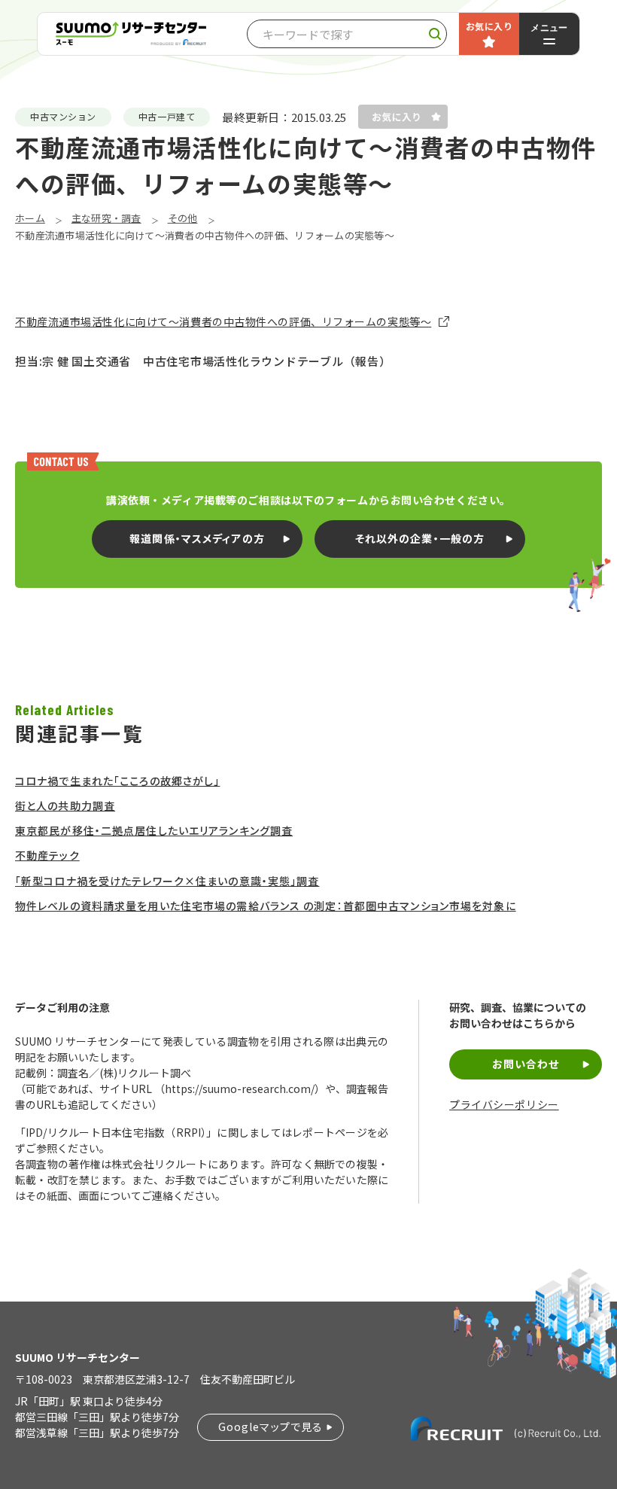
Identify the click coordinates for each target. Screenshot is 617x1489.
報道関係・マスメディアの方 (197, 538)
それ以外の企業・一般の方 (420, 538)
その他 (183, 218)
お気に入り (489, 26)
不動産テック (47, 855)
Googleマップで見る (270, 1426)
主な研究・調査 (106, 218)
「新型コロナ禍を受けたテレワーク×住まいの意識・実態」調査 (167, 880)
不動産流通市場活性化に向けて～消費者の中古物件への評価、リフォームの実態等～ (223, 322)
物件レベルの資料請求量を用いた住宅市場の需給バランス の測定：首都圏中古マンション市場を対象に (265, 905)
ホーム (30, 218)
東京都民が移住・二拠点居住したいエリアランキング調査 (154, 830)
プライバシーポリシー (504, 1105)
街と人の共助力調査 (65, 805)
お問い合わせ (526, 1063)
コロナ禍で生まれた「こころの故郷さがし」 (117, 780)
